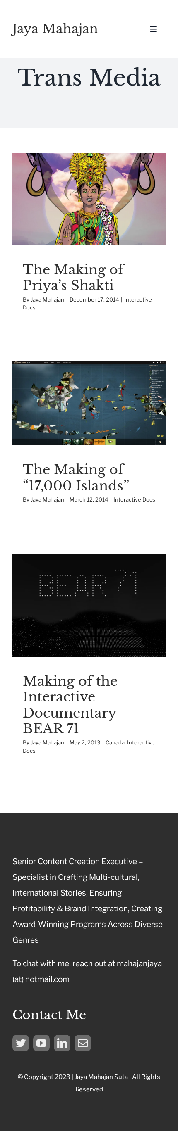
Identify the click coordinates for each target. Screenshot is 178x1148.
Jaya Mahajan (55, 28)
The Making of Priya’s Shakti (73, 277)
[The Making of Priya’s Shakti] (89, 199)
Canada (67, 635)
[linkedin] (62, 1043)
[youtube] (41, 1043)
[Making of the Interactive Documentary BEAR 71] (89, 605)
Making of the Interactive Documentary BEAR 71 (70, 705)
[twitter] (20, 1043)
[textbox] (89, 1083)
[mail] (83, 1043)
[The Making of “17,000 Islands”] (89, 403)
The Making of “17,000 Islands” (76, 477)
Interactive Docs (89, 215)
